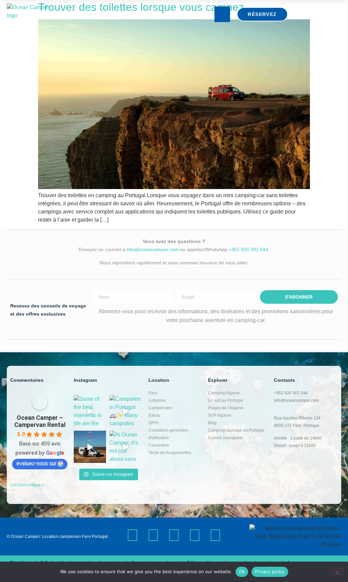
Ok (242, 571)
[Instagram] (132, 535)
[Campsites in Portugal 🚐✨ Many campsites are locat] (125, 411)
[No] (337, 571)
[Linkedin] (194, 535)
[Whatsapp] (215, 535)
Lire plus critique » (27, 485)
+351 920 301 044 (248, 249)
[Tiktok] (174, 535)
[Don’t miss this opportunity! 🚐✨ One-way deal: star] (90, 447)
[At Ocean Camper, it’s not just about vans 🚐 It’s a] (125, 447)
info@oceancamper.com (152, 249)
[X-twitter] (153, 535)
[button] (222, 14)
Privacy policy (270, 571)
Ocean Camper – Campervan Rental (40, 421)
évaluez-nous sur (36, 463)
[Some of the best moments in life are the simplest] (90, 411)
